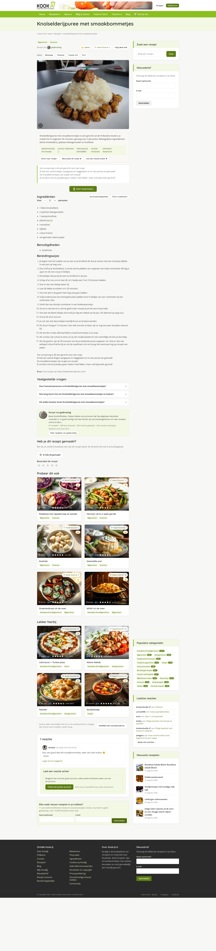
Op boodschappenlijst (99, 197)
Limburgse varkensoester (156, 799)
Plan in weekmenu (119, 197)
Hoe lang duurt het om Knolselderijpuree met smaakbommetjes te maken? (76, 394)
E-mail (78, 815)
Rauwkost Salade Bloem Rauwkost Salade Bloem (160, 766)
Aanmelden (119, 820)
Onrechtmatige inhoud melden (80, 878)
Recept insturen (44, 877)
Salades (142, 686)
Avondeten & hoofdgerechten (51, 612)
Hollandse (95, 151)
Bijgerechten (42, 42)
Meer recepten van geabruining (63, 433)
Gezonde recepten (160, 686)
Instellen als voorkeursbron (111, 725)
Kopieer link (73, 55)
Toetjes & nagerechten (147, 663)
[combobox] (150, 54)
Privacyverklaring (78, 873)
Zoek (171, 54)
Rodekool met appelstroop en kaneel (58, 514)
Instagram (164, 894)
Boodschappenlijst (45, 881)
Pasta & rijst (166, 678)
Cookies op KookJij (78, 862)
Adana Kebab (94, 662)
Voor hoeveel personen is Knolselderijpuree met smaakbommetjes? (72, 386)
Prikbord (41, 855)
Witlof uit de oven (96, 608)
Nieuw (67, 14)
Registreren (172, 5)
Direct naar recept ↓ (49, 159)
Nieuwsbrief (42, 873)
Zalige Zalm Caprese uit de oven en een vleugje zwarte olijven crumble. (159, 811)
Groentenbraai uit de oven (52, 608)
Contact (40, 858)
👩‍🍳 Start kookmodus (83, 189)
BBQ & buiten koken (146, 678)
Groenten (53, 42)
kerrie (49, 220)
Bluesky (154, 894)
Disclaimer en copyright (81, 870)
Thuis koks (74, 855)
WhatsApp (49, 55)
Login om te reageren (52, 761)
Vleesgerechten (117, 666)
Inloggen (159, 5)
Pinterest (60, 55)
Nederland (107, 151)
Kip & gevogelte (160, 682)
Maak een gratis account (59, 787)
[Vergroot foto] (40, 125)
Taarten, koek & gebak (147, 674)
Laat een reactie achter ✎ (96, 159)
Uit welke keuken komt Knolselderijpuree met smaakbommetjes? (71, 402)
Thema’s (116, 14)
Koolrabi (43, 561)
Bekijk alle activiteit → (147, 742)
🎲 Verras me (141, 14)
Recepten (54, 14)
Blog (128, 14)
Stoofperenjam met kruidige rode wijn (160, 788)
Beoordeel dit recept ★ (72, 159)
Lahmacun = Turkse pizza (52, 662)
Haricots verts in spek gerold (101, 514)
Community (75, 883)
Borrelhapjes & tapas (147, 670)
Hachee (43, 709)
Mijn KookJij (42, 870)
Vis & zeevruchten (146, 666)
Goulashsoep (93, 709)
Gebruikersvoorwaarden (81, 866)
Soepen (90, 714)
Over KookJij (42, 851)
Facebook (175, 894)
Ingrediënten (76, 858)
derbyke (51, 747)
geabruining (65, 412)
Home (42, 14)
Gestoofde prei (94, 561)
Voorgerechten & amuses (148, 659)
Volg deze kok (121, 47)
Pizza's (66, 666)
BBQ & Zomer (83, 14)
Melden (46, 756)
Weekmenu (75, 851)
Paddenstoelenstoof (154, 777)
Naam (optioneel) (46, 815)
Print (84, 55)
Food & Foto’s (101, 14)
